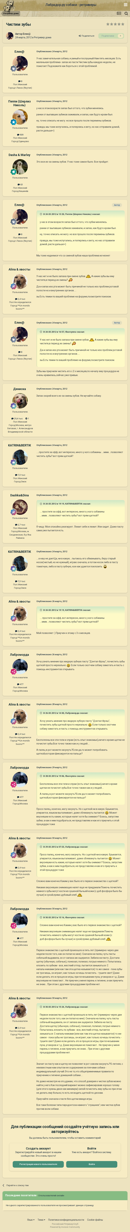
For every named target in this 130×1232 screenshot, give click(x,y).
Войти (92, 1164)
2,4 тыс (21, 299)
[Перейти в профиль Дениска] (20, 400)
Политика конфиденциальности (66, 1219)
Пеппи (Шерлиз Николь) (19, 103)
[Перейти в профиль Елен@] (9, 36)
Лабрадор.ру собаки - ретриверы (70, 5)
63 (21, 184)
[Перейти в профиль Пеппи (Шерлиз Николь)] (20, 117)
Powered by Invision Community (65, 1227)
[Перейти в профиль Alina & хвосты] (20, 281)
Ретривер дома (42, 37)
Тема (41, 1219)
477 (21, 684)
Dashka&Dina (19, 495)
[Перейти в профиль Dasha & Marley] (20, 166)
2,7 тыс (21, 524)
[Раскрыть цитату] (41, 214)
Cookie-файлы (95, 1219)
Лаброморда (19, 654)
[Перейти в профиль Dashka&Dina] (20, 507)
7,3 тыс (21, 475)
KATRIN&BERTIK (19, 445)
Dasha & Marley (19, 155)
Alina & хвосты (19, 269)
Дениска (19, 389)
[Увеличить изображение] (88, 276)
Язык (30, 1219)
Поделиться (87, 36)
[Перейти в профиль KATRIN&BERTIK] (20, 457)
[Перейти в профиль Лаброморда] (20, 666)
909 (21, 134)
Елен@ (27, 34)
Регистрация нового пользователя (38, 1164)
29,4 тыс (18, 418)
